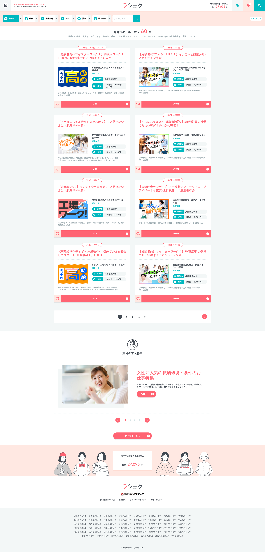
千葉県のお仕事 (125, 520)
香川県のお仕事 (140, 532)
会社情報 (122, 500)
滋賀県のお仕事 (80, 528)
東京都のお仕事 (140, 520)
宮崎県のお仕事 (147, 536)
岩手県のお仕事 (110, 516)
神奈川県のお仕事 (155, 520)
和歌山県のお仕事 (155, 528)
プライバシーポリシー (138, 500)
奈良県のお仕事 (140, 528)
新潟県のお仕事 (170, 520)
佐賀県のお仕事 (88, 536)
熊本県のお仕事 (117, 536)
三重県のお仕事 (184, 524)
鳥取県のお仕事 (170, 528)
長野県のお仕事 (125, 524)
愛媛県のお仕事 (155, 532)
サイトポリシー (156, 500)
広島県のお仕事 (95, 532)
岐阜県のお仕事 (140, 524)
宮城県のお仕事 (125, 516)
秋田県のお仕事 (140, 516)
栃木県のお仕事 (80, 520)
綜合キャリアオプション (132, 494)
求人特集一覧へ (132, 436)
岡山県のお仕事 (80, 532)
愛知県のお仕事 (170, 524)
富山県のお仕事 (184, 520)
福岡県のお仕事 (184, 532)
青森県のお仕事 (95, 516)
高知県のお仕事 (170, 532)
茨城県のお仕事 (184, 516)
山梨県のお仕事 (110, 524)
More (96, 104)
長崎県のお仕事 (102, 536)
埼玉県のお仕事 (110, 520)
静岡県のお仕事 (155, 524)
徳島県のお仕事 (125, 532)
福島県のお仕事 (170, 516)
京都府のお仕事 (95, 528)
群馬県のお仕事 (95, 520)
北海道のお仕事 (80, 516)
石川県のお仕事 (80, 524)
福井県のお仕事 (95, 524)
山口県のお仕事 (110, 532)
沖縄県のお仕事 (177, 536)
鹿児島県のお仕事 (162, 536)
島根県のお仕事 (184, 528)
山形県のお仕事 (155, 516)
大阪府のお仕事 (110, 528)
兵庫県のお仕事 (125, 528)
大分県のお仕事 (132, 536)
